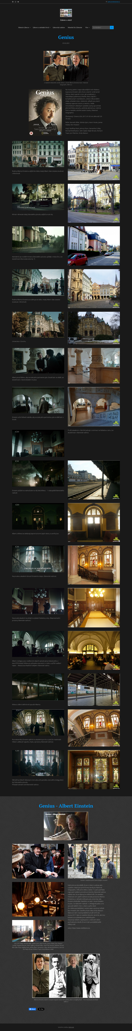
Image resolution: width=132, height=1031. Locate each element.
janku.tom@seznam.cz (114, 1)
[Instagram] (15, 1)
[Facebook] (13, 1)
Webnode (71, 1027)
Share (33, 1009)
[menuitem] (24, 27)
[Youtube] (18, 1)
